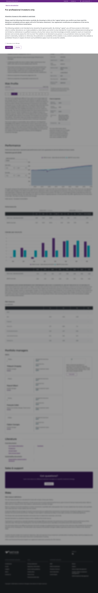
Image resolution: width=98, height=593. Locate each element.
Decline (18, 47)
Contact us (73, 1)
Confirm (9, 47)
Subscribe (66, 1)
